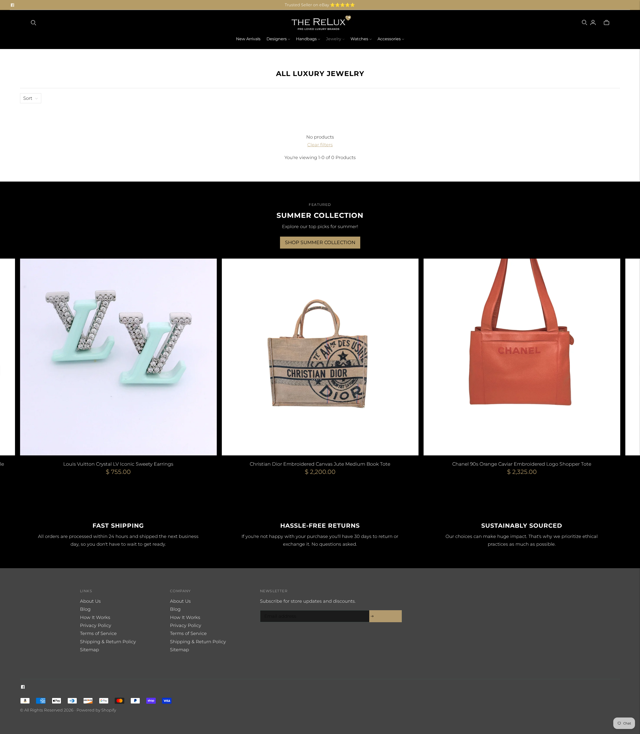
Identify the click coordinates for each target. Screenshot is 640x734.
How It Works (95, 617)
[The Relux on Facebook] (12, 5)
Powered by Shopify (96, 710)
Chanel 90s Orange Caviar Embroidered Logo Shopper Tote (521, 464)
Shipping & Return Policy (108, 641)
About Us (90, 601)
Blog (85, 609)
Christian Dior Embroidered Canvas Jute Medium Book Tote (320, 464)
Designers (276, 39)
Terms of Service (98, 633)
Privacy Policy (95, 625)
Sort (27, 98)
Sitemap (89, 649)
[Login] (593, 22)
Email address (279, 611)
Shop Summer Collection (320, 242)
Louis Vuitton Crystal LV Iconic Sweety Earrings (118, 464)
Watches (359, 39)
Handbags (306, 39)
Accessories (389, 39)
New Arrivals (248, 39)
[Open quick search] (33, 22)
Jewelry (333, 39)
